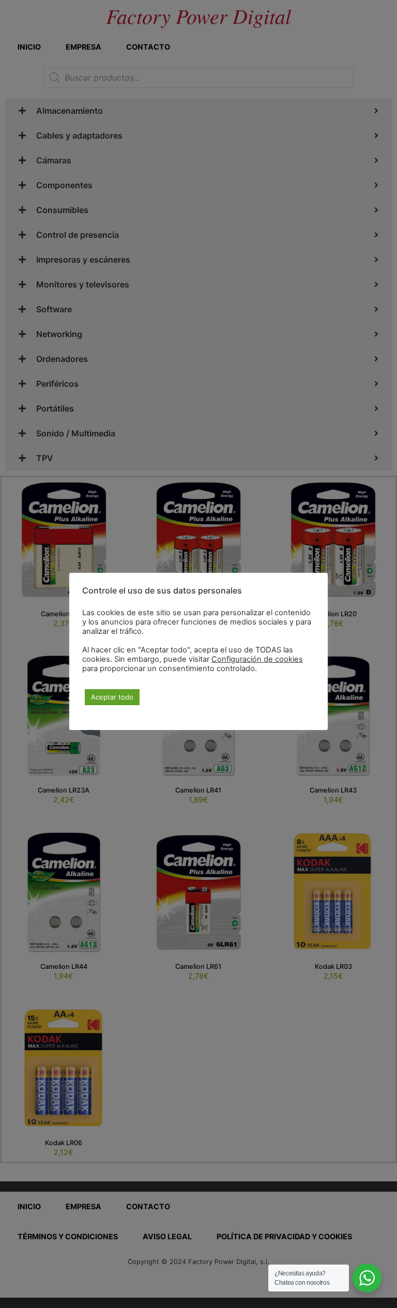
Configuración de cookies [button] (257, 659)
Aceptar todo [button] (112, 697)
